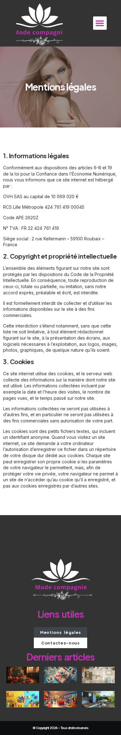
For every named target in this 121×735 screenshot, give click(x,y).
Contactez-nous (60, 642)
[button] (100, 23)
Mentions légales (60, 632)
